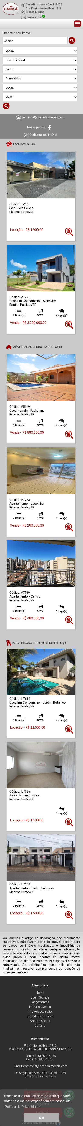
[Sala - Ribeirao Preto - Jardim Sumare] (41, 764)
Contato (39, 1025)
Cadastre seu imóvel (40, 1016)
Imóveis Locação (40, 1011)
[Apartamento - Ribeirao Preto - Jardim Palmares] (41, 857)
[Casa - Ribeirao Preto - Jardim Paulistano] (41, 377)
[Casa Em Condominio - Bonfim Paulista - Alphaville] (41, 267)
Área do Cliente (40, 1021)
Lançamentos (40, 1002)
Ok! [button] (41, 1117)
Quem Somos (39, 997)
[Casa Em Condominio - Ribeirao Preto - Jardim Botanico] (41, 672)
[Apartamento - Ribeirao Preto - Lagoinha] (41, 470)
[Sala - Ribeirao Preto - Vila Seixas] (41, 175)
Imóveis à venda (40, 1006)
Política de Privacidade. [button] (22, 1107)
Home (40, 992)
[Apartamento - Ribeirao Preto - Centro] (41, 563)
